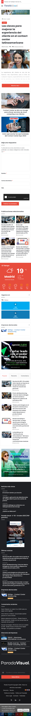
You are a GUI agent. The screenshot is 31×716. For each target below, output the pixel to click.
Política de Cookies (9, 693)
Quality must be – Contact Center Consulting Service (17, 643)
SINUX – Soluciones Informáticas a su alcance (17, 638)
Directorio (6, 690)
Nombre (4, 173)
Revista (12, 690)
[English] (27, 690)
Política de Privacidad (21, 693)
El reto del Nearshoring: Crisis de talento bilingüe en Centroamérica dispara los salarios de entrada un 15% (22, 229)
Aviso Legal (9, 695)
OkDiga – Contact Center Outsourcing (16, 330)
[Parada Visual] (11, 6)
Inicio (4, 19)
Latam (8, 19)
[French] (29, 690)
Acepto (20, 710)
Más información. (9, 713)
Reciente (14, 376)
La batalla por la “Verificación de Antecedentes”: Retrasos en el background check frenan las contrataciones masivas (21, 436)
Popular (4, 376)
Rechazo (26, 710)
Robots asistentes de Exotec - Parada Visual (13, 618)
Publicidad (22, 695)
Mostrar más (15, 85)
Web (2, 188)
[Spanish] (25, 690)
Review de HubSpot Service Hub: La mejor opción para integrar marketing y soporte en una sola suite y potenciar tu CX (23, 251)
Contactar (15, 695)
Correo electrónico (7, 180)
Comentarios (25, 376)
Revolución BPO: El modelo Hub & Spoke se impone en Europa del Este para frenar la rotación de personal (7, 229)
